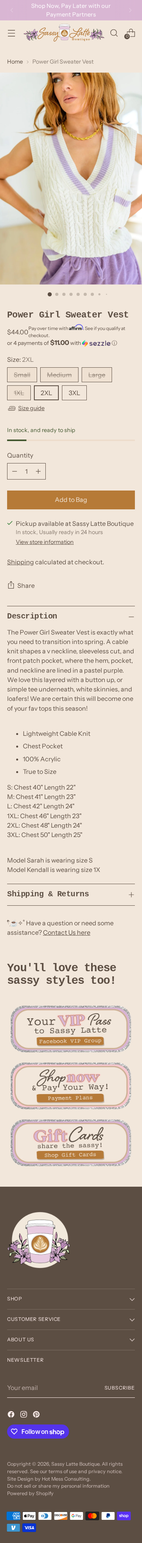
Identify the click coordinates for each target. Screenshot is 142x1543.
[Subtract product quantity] (14, 471)
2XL (46, 393)
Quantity (20, 455)
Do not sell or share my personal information (58, 1486)
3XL (74, 393)
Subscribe (120, 1388)
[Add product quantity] (38, 471)
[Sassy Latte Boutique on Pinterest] (37, 1415)
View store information (45, 541)
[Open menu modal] (11, 33)
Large (96, 375)
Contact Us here (66, 932)
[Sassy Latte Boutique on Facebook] (12, 1415)
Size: (20, 359)
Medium (59, 375)
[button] (71, 343)
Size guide (31, 408)
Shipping (20, 562)
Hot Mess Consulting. (66, 1479)
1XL (19, 393)
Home (15, 61)
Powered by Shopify (30, 1493)
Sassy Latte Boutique (75, 1464)
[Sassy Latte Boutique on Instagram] (24, 1415)
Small (22, 375)
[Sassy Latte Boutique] (63, 33)
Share (26, 585)
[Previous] (12, 10)
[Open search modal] (114, 33)
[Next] (130, 10)
